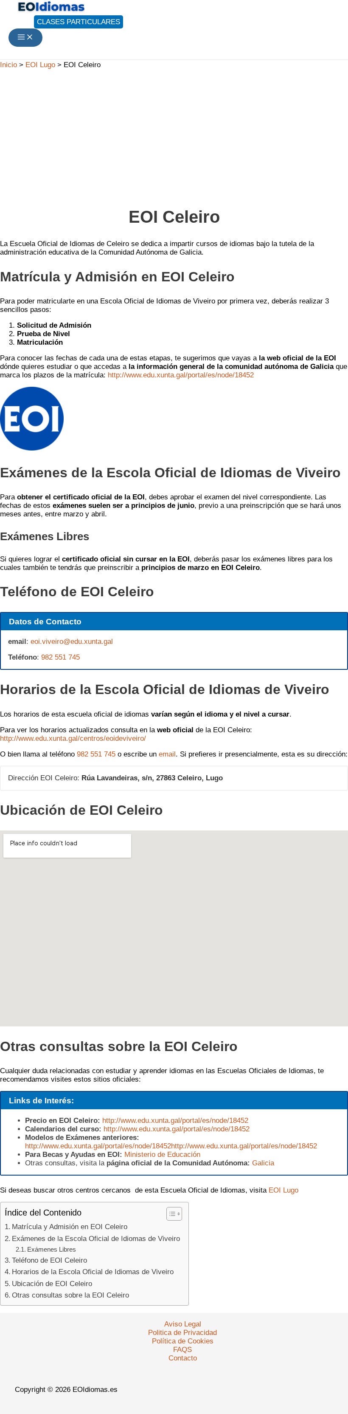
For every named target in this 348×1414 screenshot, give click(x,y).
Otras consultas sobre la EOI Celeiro (70, 1295)
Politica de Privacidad (182, 1333)
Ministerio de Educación (162, 1154)
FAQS (182, 1350)
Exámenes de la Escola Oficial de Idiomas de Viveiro (96, 1239)
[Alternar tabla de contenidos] (170, 1214)
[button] (65, 21)
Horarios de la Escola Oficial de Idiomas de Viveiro (93, 1272)
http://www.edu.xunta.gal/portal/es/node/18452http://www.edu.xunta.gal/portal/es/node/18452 (171, 1146)
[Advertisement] (174, 133)
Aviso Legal (182, 1324)
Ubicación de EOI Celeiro (52, 1284)
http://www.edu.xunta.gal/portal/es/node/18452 (181, 375)
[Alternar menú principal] (25, 37)
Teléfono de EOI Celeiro (49, 1260)
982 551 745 (60, 657)
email (167, 754)
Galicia (263, 1163)
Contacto (182, 1358)
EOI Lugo (283, 1190)
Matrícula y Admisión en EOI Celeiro (69, 1227)
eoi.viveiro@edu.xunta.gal (72, 642)
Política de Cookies (182, 1341)
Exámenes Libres (51, 1249)
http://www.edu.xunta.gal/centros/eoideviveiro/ (73, 738)
